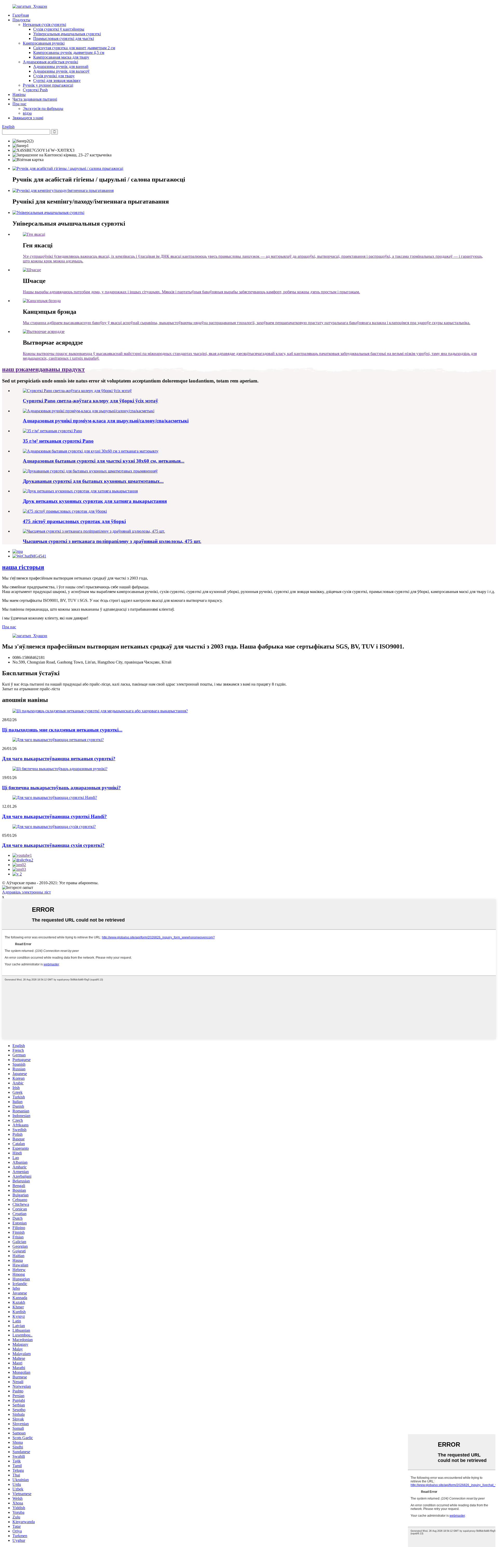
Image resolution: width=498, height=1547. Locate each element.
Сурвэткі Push (35, 90)
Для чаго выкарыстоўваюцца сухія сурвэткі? (53, 845)
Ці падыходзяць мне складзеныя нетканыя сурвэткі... (62, 730)
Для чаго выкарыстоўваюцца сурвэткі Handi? (54, 816)
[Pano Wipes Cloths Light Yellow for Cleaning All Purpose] (77, 390)
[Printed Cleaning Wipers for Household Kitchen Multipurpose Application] (90, 471)
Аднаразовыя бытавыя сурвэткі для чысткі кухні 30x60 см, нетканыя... (103, 461)
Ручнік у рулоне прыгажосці (48, 85)
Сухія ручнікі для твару (54, 76)
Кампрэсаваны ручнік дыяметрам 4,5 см (68, 52)
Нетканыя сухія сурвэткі (44, 24)
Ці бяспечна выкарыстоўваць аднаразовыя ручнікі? (61, 787)
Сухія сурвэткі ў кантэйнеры (58, 29)
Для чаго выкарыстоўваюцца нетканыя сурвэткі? (58, 758)
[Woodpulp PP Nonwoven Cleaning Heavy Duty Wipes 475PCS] (94, 531)
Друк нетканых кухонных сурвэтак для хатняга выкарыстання (95, 501)
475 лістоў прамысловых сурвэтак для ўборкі (74, 521)
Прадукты (21, 20)
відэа (27, 113)
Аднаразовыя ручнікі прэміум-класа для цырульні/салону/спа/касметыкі (106, 420)
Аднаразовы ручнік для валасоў (61, 71)
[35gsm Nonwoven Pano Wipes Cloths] (52, 431)
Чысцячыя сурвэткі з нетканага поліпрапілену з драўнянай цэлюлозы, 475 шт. (112, 541)
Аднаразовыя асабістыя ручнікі (50, 62)
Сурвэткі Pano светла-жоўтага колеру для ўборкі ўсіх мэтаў (90, 400)
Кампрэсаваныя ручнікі (44, 43)
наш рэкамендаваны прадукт (43, 369)
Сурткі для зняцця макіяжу (57, 80)
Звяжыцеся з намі (27, 118)
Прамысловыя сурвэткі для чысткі (63, 38)
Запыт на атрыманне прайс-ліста (31, 689)
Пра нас (19, 104)
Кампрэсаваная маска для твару (61, 57)
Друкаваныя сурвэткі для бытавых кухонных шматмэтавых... (93, 481)
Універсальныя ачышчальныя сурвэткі (67, 34)
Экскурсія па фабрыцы (43, 108)
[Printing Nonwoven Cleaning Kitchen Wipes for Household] (80, 491)
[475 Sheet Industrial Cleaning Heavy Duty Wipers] (65, 511)
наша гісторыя (23, 567)
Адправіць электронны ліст (26, 892)
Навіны (19, 94)
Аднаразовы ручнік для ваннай (60, 66)
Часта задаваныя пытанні (34, 99)
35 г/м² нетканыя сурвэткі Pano (58, 441)
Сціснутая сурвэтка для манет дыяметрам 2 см (74, 48)
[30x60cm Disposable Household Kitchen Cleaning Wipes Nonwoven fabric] (90, 451)
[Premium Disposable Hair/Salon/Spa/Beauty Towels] (88, 411)
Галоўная (20, 15)
